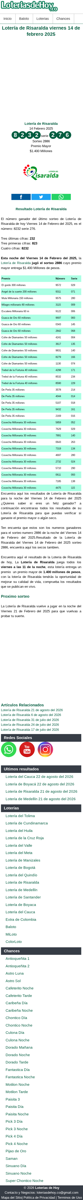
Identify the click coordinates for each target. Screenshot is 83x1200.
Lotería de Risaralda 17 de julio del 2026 (30, 730)
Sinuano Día (16, 1166)
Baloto (24, 19)
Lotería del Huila (19, 831)
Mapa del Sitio (11, 1197)
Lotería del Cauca (20, 912)
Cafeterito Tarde (19, 996)
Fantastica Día (18, 1070)
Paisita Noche (17, 1114)
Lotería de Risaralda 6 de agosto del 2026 (31, 715)
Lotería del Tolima (20, 816)
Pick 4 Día (14, 1136)
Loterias (42, 19)
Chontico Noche (19, 1025)
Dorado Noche (18, 1055)
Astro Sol (13, 981)
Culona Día (15, 1033)
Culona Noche (18, 1040)
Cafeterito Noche (20, 988)
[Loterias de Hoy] (29, 11)
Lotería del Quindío (21, 875)
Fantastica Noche (20, 1077)
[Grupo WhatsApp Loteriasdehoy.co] (8, 756)
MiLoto (11, 934)
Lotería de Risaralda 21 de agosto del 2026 (32, 710)
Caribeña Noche (19, 1010)
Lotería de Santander (23, 897)
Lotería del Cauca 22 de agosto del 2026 (39, 777)
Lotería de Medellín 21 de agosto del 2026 (41, 799)
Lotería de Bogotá (20, 868)
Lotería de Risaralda (41, 124)
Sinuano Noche (18, 1173)
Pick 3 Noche (17, 1129)
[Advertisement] (41, 78)
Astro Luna (15, 973)
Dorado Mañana (19, 1047)
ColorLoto (14, 942)
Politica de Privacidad (39, 1197)
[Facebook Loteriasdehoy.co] (16, 756)
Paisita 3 (13, 1099)
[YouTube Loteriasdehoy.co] (27, 756)
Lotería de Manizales (23, 860)
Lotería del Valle (19, 845)
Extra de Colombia (21, 920)
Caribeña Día (17, 1003)
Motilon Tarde (17, 1092)
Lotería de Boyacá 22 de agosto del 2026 (40, 784)
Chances (63, 19)
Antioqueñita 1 (18, 959)
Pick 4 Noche (17, 1144)
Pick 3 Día (14, 1121)
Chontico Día (16, 1018)
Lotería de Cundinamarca (27, 823)
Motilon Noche (18, 1084)
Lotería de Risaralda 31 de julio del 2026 (30, 720)
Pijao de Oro (16, 1151)
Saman (12, 1159)
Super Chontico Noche (24, 1181)
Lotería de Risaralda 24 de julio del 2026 (30, 725)
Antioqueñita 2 (18, 966)
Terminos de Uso (70, 1197)
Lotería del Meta (19, 853)
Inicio (7, 19)
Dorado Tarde (17, 1062)
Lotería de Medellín (21, 890)
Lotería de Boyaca (21, 905)
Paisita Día (15, 1107)
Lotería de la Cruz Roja (25, 838)
